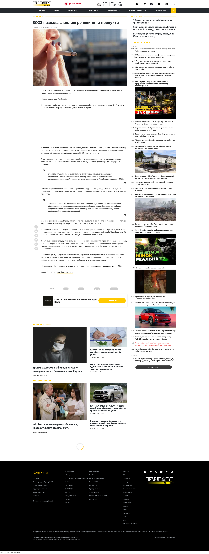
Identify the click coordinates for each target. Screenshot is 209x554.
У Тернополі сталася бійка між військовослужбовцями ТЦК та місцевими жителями (155, 50)
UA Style (68, 492)
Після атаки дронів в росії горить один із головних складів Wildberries (154, 183)
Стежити (112, 300)
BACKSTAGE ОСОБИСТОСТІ (98, 496)
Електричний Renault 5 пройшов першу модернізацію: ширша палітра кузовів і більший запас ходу (155, 304)
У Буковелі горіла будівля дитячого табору (150, 268)
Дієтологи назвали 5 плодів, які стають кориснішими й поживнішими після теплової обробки (108, 423)
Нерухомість (160, 10)
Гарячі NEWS (93, 482)
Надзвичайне (114, 10)
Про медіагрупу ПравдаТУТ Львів (44, 482)
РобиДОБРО (93, 485)
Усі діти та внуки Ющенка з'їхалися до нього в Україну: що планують (56, 426)
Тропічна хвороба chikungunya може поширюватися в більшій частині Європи (57, 369)
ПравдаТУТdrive (70, 496)
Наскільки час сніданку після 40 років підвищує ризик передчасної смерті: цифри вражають (155, 332)
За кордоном (92, 10)
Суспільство (127, 503)
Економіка (73, 10)
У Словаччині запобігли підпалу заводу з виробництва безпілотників (155, 141)
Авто (124, 517)
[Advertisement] (84, 125)
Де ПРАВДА (69, 489)
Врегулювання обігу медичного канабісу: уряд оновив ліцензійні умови (106, 352)
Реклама (36, 478)
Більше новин (153, 367)
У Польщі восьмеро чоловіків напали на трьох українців (152, 21)
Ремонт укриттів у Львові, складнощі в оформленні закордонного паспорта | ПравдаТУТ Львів (151, 83)
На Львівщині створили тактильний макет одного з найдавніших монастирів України (153, 147)
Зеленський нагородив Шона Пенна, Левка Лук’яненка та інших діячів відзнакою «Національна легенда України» (154, 75)
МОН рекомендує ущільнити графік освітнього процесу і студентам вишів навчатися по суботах (155, 56)
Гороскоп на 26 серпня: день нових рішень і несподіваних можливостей (151, 298)
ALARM (67, 482)
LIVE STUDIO (69, 485)
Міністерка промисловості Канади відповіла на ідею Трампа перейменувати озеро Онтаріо (154, 123)
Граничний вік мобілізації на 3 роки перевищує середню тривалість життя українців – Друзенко (153, 344)
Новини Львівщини (137, 10)
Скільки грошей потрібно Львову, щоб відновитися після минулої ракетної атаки (154, 225)
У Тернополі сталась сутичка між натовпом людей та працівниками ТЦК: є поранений (154, 62)
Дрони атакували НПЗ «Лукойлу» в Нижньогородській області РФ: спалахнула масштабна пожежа (154, 177)
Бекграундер (94, 471)
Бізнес (125, 510)
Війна (56, 10)
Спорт (125, 520)
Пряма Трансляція (39, 492)
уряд (97, 289)
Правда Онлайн (94, 489)
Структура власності (40, 489)
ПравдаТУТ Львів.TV (130, 524)
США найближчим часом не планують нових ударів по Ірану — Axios (154, 68)
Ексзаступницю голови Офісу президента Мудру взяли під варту (153, 35)
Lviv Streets (93, 475)
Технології (126, 513)
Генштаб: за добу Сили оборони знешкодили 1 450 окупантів (153, 189)
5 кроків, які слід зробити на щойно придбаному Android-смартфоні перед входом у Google (153, 338)
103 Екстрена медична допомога (76, 478)
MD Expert (68, 475)
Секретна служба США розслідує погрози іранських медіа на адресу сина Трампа (154, 129)
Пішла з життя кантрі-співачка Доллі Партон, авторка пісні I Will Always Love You (155, 135)
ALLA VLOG (93, 499)
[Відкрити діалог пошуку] (173, 3)
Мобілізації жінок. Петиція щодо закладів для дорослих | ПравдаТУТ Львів (154, 231)
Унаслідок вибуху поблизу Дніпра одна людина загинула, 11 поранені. (155, 195)
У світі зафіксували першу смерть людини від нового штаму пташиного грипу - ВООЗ (86, 266)
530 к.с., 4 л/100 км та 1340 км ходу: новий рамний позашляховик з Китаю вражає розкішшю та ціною (108, 408)
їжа (66, 289)
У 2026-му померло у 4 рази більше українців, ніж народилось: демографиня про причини (154, 360)
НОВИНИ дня (69, 471)
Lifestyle (126, 496)
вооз (81, 289)
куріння (114, 289)
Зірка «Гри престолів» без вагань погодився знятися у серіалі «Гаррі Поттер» (155, 350)
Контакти (40, 472)
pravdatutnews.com (65, 272)
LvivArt (67, 503)
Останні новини (140, 43)
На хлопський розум (96, 478)
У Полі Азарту (94, 492)
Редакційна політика (40, 485)
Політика (41, 10)
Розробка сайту (165, 537)
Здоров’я (38, 16)
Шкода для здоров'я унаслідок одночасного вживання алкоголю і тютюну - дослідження (107, 366)
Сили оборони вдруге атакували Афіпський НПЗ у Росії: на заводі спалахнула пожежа (154, 28)
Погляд (125, 506)
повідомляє (52, 99)
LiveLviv (67, 499)
